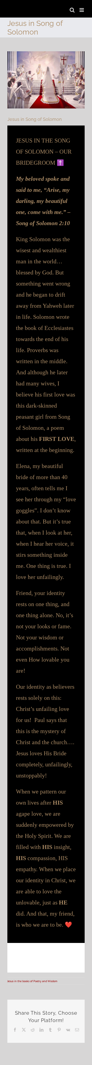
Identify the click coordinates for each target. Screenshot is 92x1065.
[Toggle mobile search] (72, 10)
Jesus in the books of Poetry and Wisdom (32, 981)
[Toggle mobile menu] (82, 10)
